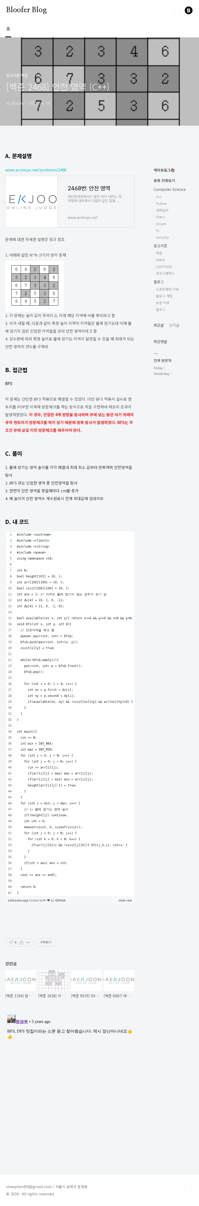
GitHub (60, 900)
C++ (159, 196)
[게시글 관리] (28, 942)
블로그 (159, 281)
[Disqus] (69, 1077)
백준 (159, 253)
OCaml (161, 223)
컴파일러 (162, 210)
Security (162, 237)
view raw (125, 900)
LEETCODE (164, 266)
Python (161, 203)
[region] (69, 713)
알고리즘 (160, 245)
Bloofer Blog (26, 10)
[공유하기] (21, 942)
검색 (177, 10)
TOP (188, 1188)
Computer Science (170, 189)
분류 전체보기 (164, 180)
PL (158, 230)
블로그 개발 (164, 295)
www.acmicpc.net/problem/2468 (35, 169)
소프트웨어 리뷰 (167, 289)
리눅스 (160, 216)
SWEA (160, 259)
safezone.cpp (18, 900)
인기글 (174, 325)
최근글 (159, 325)
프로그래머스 (165, 273)
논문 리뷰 (162, 302)
